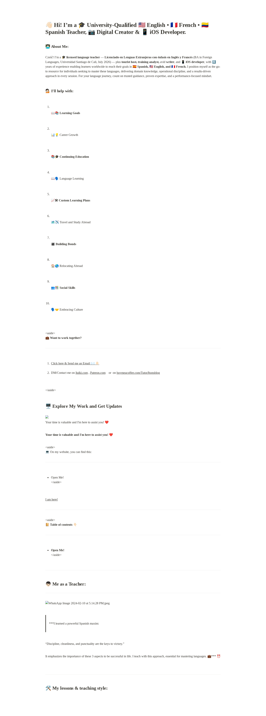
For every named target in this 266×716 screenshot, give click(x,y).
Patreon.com (98, 372)
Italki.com (82, 372)
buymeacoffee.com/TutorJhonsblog (138, 372)
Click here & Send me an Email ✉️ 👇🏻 (75, 363)
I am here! (51, 499)
